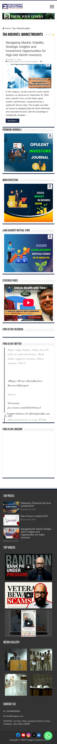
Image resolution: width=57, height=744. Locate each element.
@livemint (13, 403)
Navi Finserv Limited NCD (34, 516)
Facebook (18, 735)
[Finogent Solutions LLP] (12, 6)
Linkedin (28, 735)
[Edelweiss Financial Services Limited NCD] (11, 507)
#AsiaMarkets (34, 381)
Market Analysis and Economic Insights (23, 61)
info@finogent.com (14, 716)
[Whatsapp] (48, 735)
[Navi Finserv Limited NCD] (11, 520)
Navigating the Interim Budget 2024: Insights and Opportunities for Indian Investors (36, 533)
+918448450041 (12, 711)
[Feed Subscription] (53, 35)
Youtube (38, 735)
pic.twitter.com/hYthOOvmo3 (24, 407)
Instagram (23, 735)
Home (7, 28)
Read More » (12, 121)
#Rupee (12, 381)
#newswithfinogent (18, 385)
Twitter (33, 735)
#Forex (22, 381)
